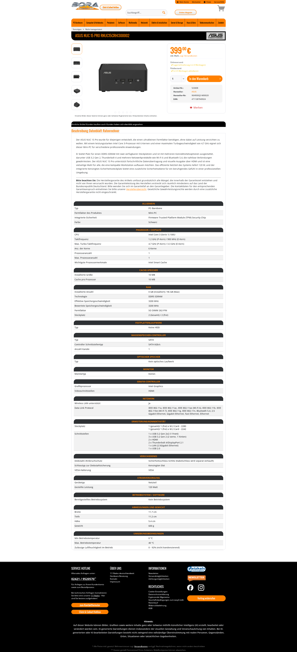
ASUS (194, 91)
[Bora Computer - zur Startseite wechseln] (85, 9)
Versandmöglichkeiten (158, 576)
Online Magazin (185, 12)
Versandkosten (141, 646)
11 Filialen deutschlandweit (122, 573)
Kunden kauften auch (96, 124)
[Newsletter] (205, 578)
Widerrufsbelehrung (157, 605)
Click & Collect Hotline (111, 7)
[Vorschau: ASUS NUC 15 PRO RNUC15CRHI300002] (76, 48)
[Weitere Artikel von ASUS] (215, 36)
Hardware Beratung (119, 576)
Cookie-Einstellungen (158, 591)
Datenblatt (95, 130)
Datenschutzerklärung (158, 594)
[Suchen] (164, 12)
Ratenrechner (111, 130)
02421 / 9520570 (83, 579)
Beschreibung (79, 130)
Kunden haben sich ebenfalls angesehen (124, 124)
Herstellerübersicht (136, 189)
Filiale (208, 2)
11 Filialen (95, 595)
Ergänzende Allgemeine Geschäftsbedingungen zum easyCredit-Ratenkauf (166, 600)
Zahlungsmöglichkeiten (159, 579)
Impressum (115, 581)
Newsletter (153, 573)
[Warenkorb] (210, 9)
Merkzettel (196, 2)
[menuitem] (182, 2)
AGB (150, 608)
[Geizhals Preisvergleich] (205, 569)
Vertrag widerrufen (206, 598)
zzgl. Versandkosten (188, 55)
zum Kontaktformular (90, 605)
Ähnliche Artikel (78, 124)
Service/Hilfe (219, 2)
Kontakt (113, 579)
